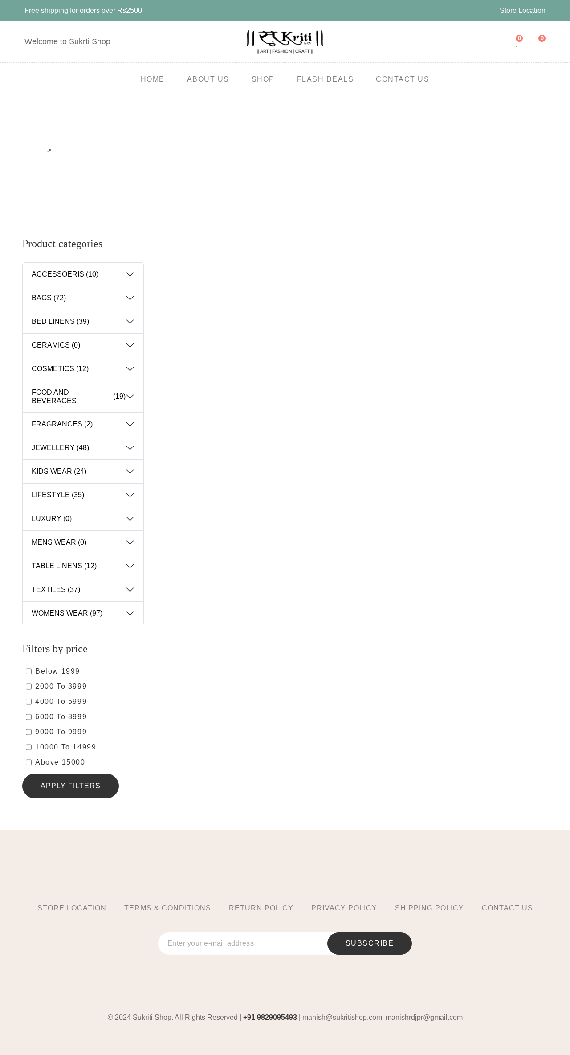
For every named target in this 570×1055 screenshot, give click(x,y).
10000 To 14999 (65, 747)
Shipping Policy (429, 908)
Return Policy (261, 908)
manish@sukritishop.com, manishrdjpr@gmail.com (382, 1017)
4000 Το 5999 (61, 701)
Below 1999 (57, 671)
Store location (71, 908)
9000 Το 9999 (61, 732)
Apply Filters (71, 786)
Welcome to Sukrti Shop (67, 41)
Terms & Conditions (167, 908)
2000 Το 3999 (61, 686)
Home (34, 150)
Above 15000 (60, 762)
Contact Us (507, 908)
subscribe (370, 943)
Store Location (523, 10)
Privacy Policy (344, 908)
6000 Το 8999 (61, 716)
